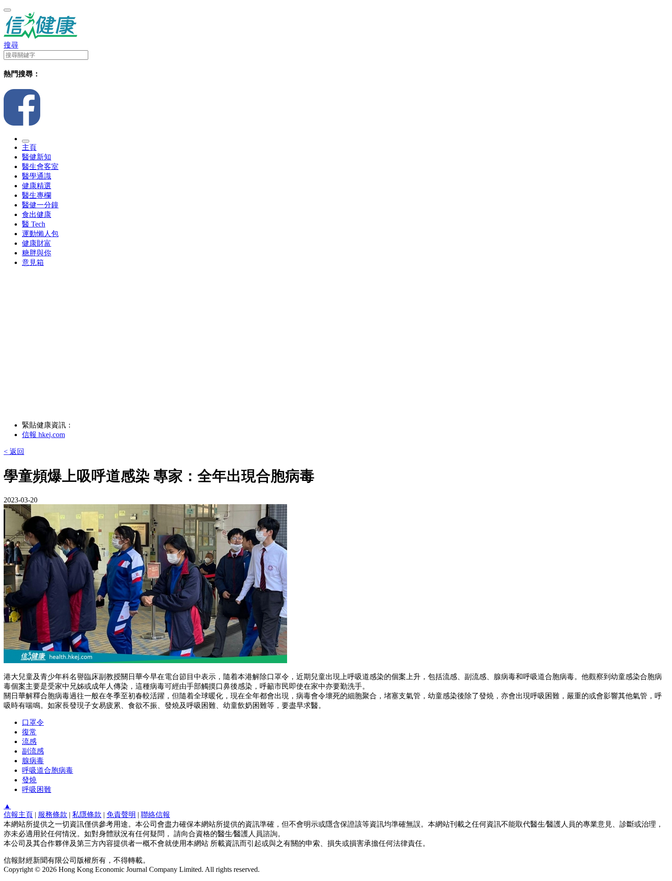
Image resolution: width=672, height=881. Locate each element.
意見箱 (33, 262)
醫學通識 (36, 176)
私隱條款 (86, 814)
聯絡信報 (155, 814)
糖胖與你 (36, 253)
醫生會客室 (40, 166)
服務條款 (52, 814)
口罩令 (33, 722)
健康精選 (36, 186)
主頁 (29, 147)
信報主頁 (18, 814)
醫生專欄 (36, 195)
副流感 (33, 751)
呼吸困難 (36, 789)
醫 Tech (33, 224)
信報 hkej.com (43, 434)
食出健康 (36, 214)
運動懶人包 (40, 233)
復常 (29, 732)
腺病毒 (33, 761)
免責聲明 (121, 814)
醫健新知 (36, 157)
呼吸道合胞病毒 (47, 770)
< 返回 (14, 451)
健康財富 (36, 243)
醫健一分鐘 (40, 205)
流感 (29, 741)
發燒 (29, 780)
